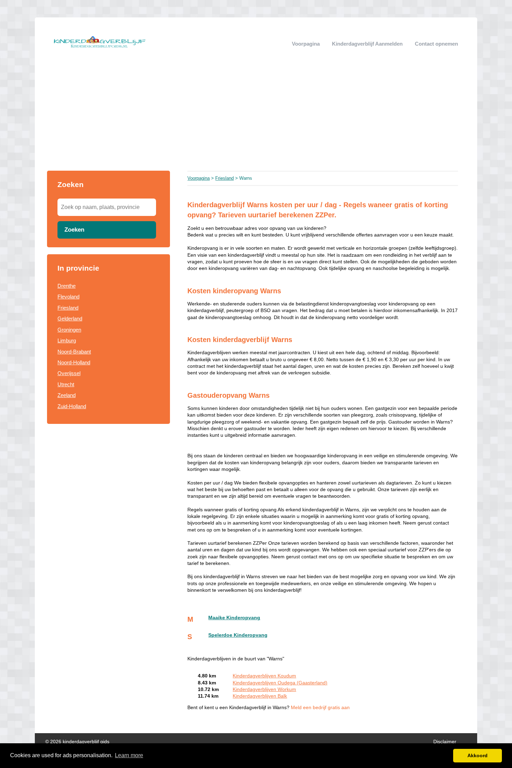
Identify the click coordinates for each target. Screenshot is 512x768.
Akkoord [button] (477, 755)
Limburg (66, 340)
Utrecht (65, 384)
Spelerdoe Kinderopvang (237, 635)
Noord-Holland (73, 362)
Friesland (67, 308)
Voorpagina (306, 44)
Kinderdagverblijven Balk (260, 696)
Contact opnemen (436, 44)
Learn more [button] (129, 755)
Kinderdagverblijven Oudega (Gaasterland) (280, 682)
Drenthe (66, 286)
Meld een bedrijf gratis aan (320, 707)
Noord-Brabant (74, 352)
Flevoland (68, 297)
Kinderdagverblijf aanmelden (367, 44)
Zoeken (74, 229)
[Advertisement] (256, 118)
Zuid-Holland (71, 406)
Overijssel (68, 373)
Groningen (69, 330)
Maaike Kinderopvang (234, 617)
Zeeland (66, 395)
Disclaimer (444, 741)
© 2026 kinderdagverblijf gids (77, 741)
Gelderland (69, 318)
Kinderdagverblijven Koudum (264, 675)
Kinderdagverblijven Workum (264, 689)
